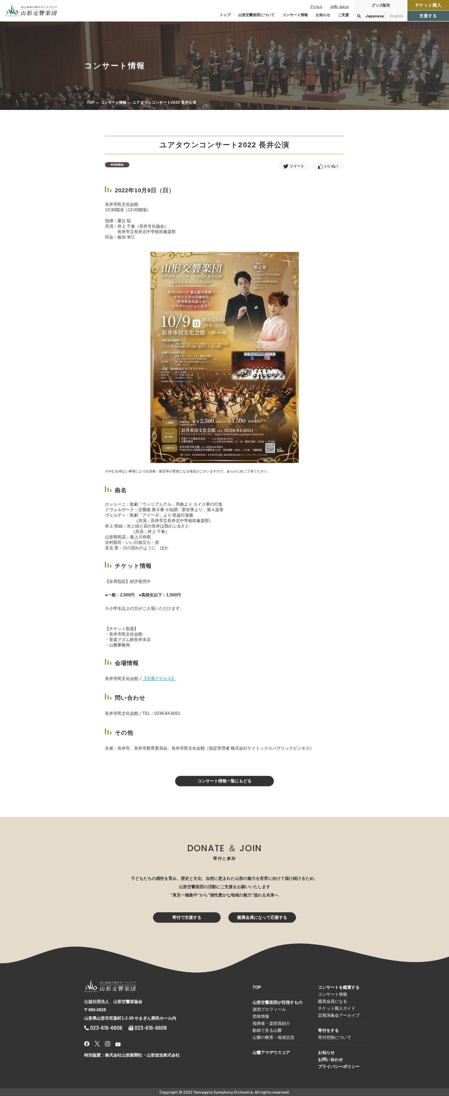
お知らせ (323, 15)
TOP (90, 102)
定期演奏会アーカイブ (339, 1015)
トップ (225, 15)
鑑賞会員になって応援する (262, 917)
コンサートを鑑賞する (339, 987)
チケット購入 (428, 5)
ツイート (297, 166)
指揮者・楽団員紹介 (271, 1023)
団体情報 (261, 1016)
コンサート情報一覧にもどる (224, 781)
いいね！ (332, 166)
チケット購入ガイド (336, 1008)
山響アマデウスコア (271, 1052)
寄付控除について (334, 1037)
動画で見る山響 (267, 1030)
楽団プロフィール (269, 1009)
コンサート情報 (113, 102)
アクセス (316, 7)
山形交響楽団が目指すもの (277, 1002)
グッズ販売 (381, 5)
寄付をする (328, 1030)
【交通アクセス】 (159, 678)
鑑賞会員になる (332, 1001)
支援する (428, 16)
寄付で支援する (186, 917)
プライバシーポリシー (339, 1066)
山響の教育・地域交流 (273, 1037)
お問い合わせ (339, 7)
